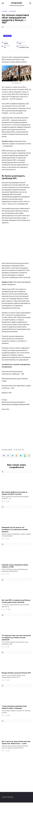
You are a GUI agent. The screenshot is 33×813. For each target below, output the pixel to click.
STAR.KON (16, 3)
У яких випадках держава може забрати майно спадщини (14, 707)
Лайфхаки (7, 35)
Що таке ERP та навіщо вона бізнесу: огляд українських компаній (16, 601)
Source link (5, 409)
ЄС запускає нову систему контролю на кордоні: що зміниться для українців (16, 637)
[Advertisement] (16, 243)
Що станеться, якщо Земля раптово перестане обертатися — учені (16, 742)
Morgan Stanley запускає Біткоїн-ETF (16, 673)
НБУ (10, 393)
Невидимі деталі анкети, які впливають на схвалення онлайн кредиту (15, 529)
